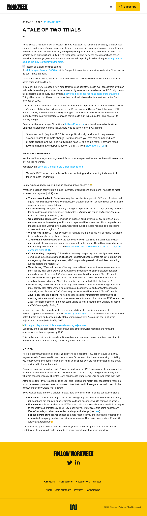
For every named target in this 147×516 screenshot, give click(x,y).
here (97, 411)
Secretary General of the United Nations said (60, 167)
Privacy (78, 490)
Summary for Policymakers (78, 313)
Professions (65, 481)
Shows (97, 481)
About (49, 490)
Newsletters (83, 481)
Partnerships (93, 490)
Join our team (63, 490)
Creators (49, 481)
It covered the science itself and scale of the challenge (91, 94)
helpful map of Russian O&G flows (42, 70)
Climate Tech (53, 22)
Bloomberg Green (96, 145)
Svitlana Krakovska (74, 124)
